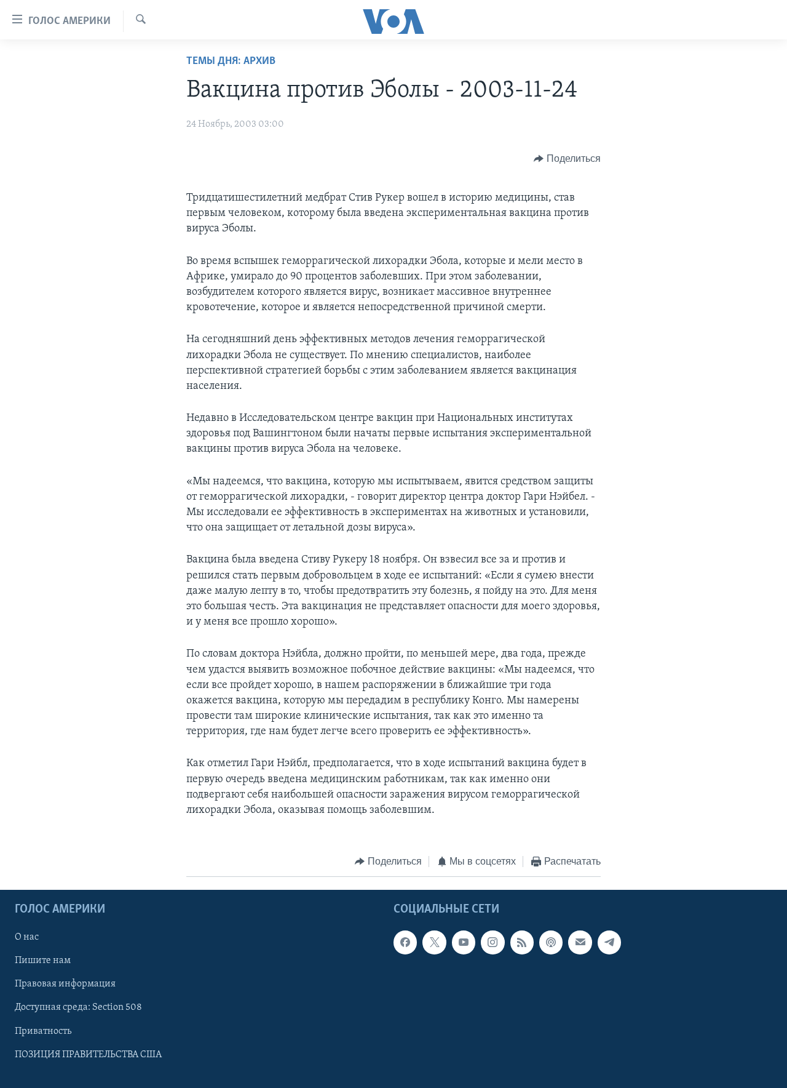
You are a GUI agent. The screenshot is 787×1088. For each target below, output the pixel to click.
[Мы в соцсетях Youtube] (463, 942)
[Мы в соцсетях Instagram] (492, 942)
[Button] (567, 159)
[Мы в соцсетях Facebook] (405, 942)
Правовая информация (65, 984)
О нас (27, 937)
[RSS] (522, 942)
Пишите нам (43, 961)
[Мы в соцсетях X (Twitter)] (434, 942)
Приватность (43, 1031)
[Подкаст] (551, 942)
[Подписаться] (579, 942)
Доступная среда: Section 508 (78, 1007)
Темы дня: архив (230, 61)
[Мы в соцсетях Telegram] (609, 942)
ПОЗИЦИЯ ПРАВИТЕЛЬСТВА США (88, 1054)
